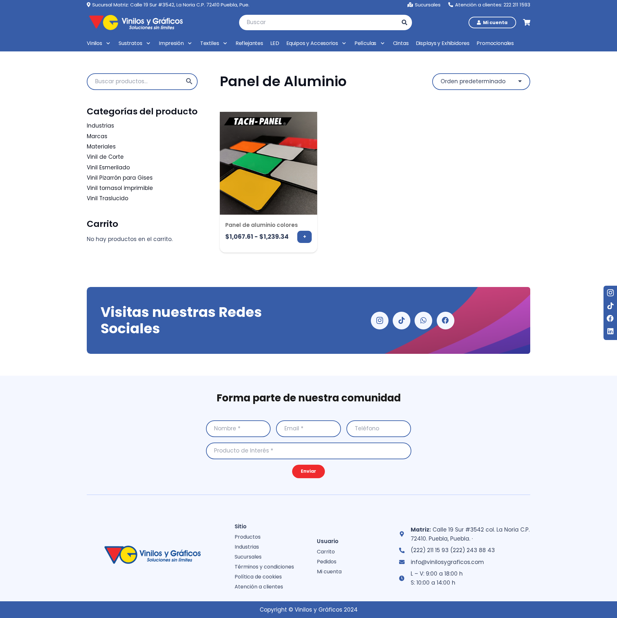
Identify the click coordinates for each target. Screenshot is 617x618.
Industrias (100, 126)
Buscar (189, 81)
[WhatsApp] (423, 320)
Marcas (97, 136)
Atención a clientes (259, 586)
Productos (248, 537)
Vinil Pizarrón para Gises (120, 178)
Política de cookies (258, 576)
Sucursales (248, 556)
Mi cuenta (329, 571)
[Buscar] (404, 22)
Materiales (101, 146)
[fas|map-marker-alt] (405, 534)
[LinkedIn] (610, 331)
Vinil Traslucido (107, 198)
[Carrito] (527, 22)
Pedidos (326, 561)
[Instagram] (610, 293)
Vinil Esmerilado (108, 167)
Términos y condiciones (264, 566)
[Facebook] (610, 318)
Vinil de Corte (105, 157)
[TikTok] (610, 305)
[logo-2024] (135, 22)
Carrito (326, 551)
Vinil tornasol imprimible (120, 188)
